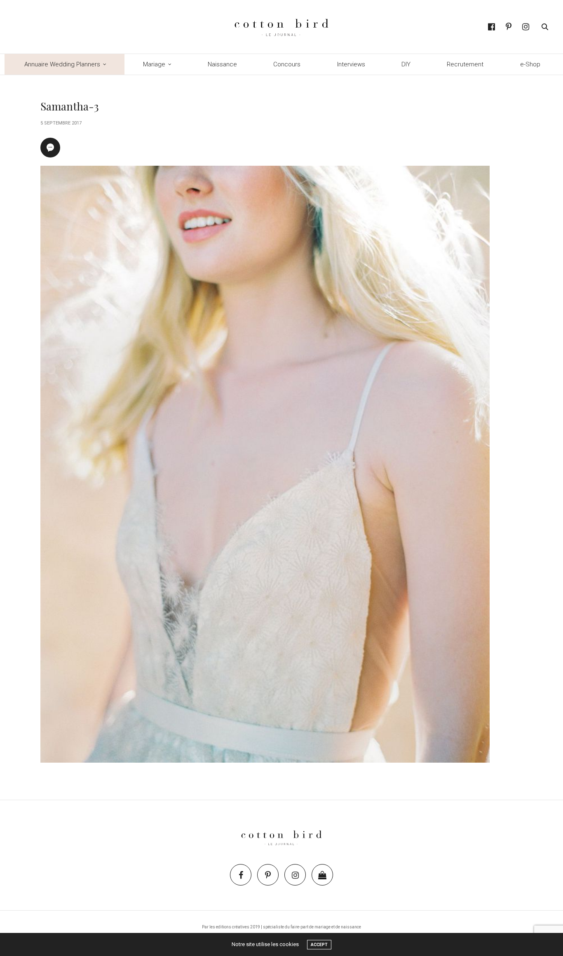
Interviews (351, 64)
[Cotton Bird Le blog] (281, 26)
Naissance (222, 64)
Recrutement (465, 64)
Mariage (154, 64)
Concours (286, 64)
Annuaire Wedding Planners (62, 64)
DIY (406, 64)
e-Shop (530, 64)
